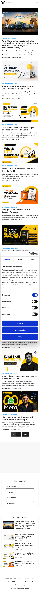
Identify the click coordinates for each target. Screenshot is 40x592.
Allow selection (20, 330)
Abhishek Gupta (6, 57)
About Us (8, 578)
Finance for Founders (10, 84)
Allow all (20, 323)
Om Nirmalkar (5, 222)
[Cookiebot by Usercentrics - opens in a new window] (29, 253)
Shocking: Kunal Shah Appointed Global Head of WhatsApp (17, 418)
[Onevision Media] (7, 3)
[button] (31, 3)
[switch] (35, 301)
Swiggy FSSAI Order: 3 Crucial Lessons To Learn (16, 211)
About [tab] (33, 259)
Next (25, 434)
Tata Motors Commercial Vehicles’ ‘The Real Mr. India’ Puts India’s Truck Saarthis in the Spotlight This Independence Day (20, 44)
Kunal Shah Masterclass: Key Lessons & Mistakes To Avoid (19, 377)
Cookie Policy (20, 585)
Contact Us (18, 578)
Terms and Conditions (15, 581)
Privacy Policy (30, 578)
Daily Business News (9, 38)
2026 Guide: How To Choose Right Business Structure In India (18, 128)
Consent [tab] (7, 259)
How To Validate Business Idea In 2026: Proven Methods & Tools (18, 87)
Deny (20, 337)
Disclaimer (29, 581)
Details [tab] (20, 259)
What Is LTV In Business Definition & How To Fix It (19, 169)
